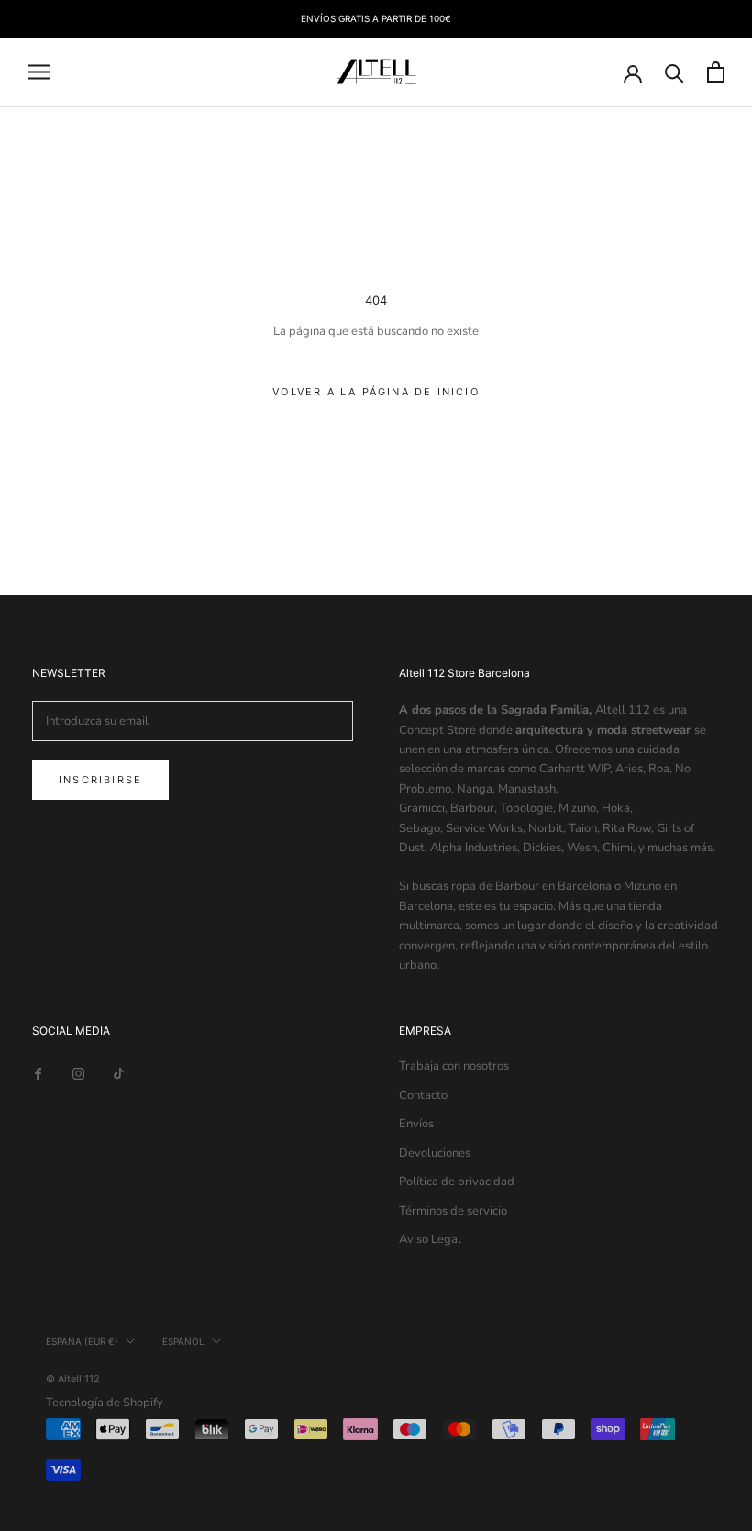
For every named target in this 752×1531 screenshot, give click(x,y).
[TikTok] (119, 1072)
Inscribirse (100, 779)
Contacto (423, 1095)
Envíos (416, 1123)
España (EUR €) (82, 1341)
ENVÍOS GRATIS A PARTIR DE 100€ (376, 18)
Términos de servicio (453, 1211)
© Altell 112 (73, 1378)
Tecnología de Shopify (104, 1402)
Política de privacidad (456, 1181)
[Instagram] (78, 1072)
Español (183, 1341)
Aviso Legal (430, 1239)
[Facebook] (38, 1072)
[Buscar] (674, 72)
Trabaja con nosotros (454, 1066)
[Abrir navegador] (39, 72)
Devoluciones (434, 1153)
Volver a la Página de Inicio (376, 391)
